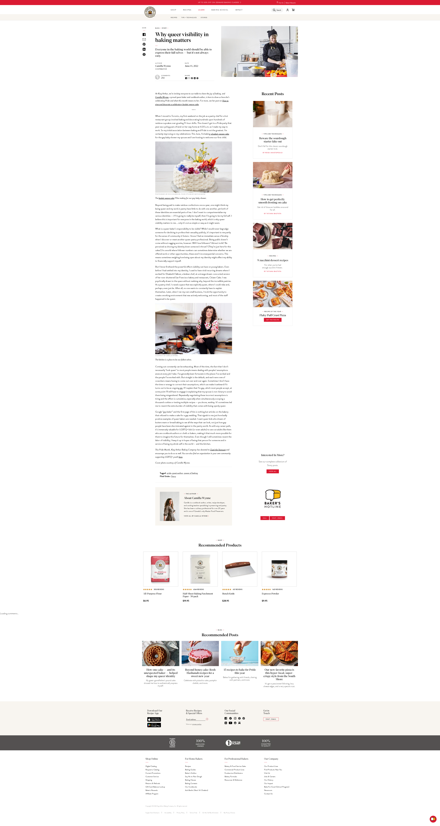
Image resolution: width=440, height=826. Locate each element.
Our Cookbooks (191, 786)
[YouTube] (230, 723)
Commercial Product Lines (234, 769)
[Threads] (239, 718)
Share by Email (189, 78)
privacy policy (196, 724)
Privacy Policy (181, 813)
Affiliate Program (152, 793)
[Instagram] (235, 718)
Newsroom (268, 790)
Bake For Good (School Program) (276, 786)
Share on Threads (197, 78)
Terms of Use (193, 813)
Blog (157, 28)
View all (272, 471)
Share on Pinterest (192, 78)
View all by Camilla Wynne (196, 516)
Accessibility (168, 813)
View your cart (293, 9)
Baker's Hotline (190, 773)
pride (169, 473)
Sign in (287, 9)
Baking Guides (190, 769)
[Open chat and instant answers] (433, 819)
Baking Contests (191, 783)
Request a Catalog (152, 769)
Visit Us (281, 3)
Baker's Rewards (291, 3)
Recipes (187, 10)
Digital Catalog (151, 766)
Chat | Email (277, 518)
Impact (239, 10)
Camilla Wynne (163, 66)
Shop (173, 10)
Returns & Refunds (153, 783)
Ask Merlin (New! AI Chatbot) (196, 790)
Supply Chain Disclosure (152, 813)
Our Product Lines (271, 766)
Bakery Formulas (231, 776)
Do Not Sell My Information (210, 813)
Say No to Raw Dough (193, 776)
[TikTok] (230, 718)
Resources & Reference (233, 780)
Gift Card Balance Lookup (155, 786)
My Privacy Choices (229, 813)
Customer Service (152, 776)
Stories (204, 17)
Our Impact (268, 783)
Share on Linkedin (195, 78)
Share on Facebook (186, 78)
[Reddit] (235, 723)
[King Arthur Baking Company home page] (150, 12)
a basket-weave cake (220, 134)
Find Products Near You (273, 769)
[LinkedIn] (226, 723)
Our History (268, 780)
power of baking (191, 473)
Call (265, 518)
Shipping (149, 780)
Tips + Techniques (189, 17)
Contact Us (268, 793)
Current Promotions (153, 773)
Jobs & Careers (269, 776)
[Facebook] (226, 718)
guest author (177, 473)
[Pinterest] (243, 718)
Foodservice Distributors (234, 773)
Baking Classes (190, 780)
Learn (201, 10)
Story (164, 28)
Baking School (220, 10)
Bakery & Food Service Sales (235, 766)
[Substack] (239, 723)
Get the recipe (272, 320)
